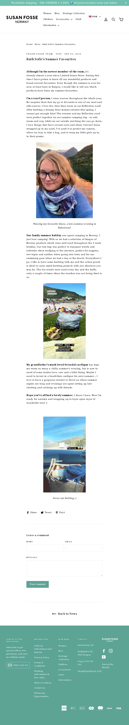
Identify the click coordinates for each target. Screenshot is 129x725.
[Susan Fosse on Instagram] (111, 651)
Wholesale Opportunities (41, 695)
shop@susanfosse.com (89, 671)
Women (47, 13)
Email (69, 542)
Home (29, 44)
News (37, 44)
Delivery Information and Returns (42, 649)
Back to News (67, 614)
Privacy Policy (41, 657)
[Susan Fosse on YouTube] (104, 657)
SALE (78, 19)
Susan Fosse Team (39, 54)
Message (31, 557)
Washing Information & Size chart (41, 674)
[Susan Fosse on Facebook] (104, 651)
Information (50, 25)
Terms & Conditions (39, 664)
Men (57, 13)
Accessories (63, 19)
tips (59, 54)
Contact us (39, 688)
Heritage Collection (74, 13)
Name (29, 542)
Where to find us (42, 683)
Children (48, 19)
